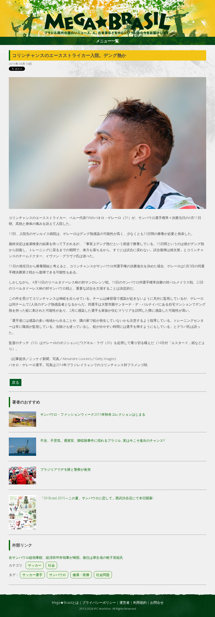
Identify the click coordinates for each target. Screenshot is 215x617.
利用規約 (140, 602)
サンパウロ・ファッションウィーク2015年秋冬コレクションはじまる (92, 414)
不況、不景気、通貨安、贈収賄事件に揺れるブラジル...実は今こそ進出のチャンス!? (102, 440)
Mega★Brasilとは (65, 602)
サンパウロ (57, 574)
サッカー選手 (32, 574)
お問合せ (157, 602)
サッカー (34, 565)
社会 (51, 565)
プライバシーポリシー (99, 602)
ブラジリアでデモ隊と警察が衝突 (65, 469)
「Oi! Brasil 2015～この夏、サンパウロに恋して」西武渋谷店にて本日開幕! (96, 498)
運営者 (124, 602)
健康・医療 (81, 574)
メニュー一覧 (107, 40)
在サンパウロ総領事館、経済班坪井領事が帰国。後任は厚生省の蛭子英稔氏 (66, 557)
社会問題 (103, 574)
